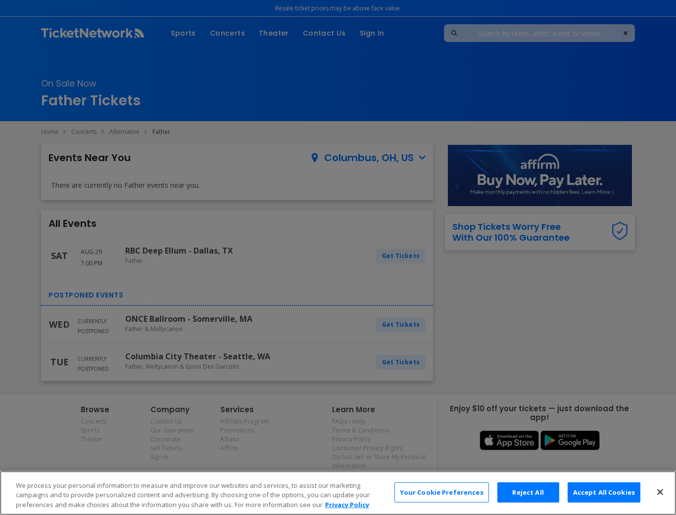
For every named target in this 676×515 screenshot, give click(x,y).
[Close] (660, 492)
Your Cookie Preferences (441, 491)
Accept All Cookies (604, 491)
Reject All (527, 491)
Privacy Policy (347, 504)
